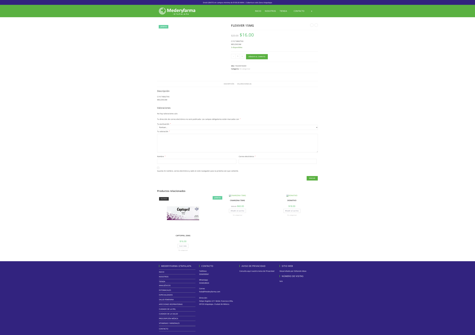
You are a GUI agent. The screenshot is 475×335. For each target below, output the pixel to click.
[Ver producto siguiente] (316, 25)
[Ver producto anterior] (312, 25)
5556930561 (204, 274)
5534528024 (204, 283)
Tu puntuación (164, 124)
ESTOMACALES (165, 290)
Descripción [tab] (229, 84)
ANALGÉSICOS (165, 285)
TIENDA (162, 281)
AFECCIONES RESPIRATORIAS (171, 304)
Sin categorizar (244, 69)
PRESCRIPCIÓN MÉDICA (168, 318)
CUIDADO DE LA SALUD (168, 314)
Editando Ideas (300, 271)
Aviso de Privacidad (266, 271)
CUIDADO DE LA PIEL (167, 309)
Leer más (183, 246)
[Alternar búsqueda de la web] (317, 11)
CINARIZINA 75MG (237, 200)
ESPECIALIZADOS (166, 295)
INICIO (161, 272)
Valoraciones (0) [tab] (244, 84)
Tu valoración (163, 131)
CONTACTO (163, 329)
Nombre (161, 156)
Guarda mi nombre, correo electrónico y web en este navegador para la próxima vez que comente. (198, 171)
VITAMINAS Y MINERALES (169, 323)
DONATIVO (291, 200)
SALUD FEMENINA (166, 299)
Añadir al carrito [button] (237, 211)
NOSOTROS (163, 276)
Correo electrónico (247, 156)
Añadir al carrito (257, 57)
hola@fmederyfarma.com (209, 291)
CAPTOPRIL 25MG (183, 235)
